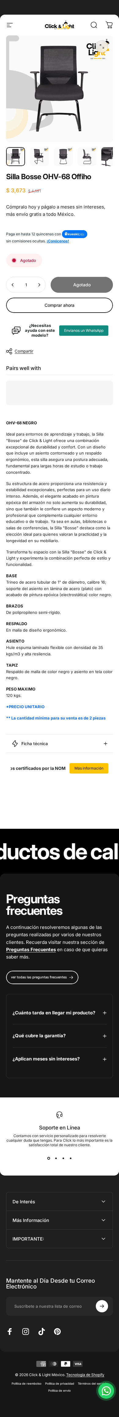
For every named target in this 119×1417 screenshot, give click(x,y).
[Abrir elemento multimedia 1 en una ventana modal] (102, 46)
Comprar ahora (59, 305)
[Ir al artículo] (15, 156)
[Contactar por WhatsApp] (106, 1391)
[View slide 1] (48, 1158)
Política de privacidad (59, 1383)
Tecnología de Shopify (85, 1374)
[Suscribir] (102, 1306)
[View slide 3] (63, 1158)
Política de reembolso (26, 1383)
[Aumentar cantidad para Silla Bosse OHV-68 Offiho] (39, 284)
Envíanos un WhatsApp (83, 330)
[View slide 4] (70, 1158)
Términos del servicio (92, 1383)
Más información (88, 768)
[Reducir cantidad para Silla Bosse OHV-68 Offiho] (12, 284)
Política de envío (59, 1390)
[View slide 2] (56, 1158)
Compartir (24, 351)
